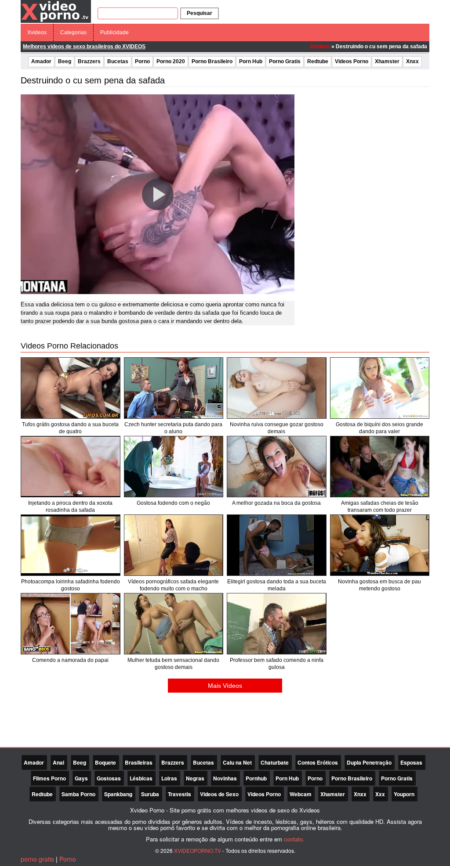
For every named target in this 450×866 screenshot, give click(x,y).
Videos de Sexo (219, 794)
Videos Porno (351, 61)
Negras (195, 778)
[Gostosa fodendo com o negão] (173, 466)
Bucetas (117, 61)
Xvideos (37, 32)
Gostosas (109, 778)
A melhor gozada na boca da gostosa (276, 503)
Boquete (105, 762)
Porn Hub (250, 61)
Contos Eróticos (318, 762)
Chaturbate (275, 762)
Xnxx (412, 61)
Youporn (404, 794)
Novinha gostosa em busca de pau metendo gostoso (379, 585)
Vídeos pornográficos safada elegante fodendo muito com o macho (173, 585)
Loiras (169, 778)
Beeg (64, 61)
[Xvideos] (56, 11)
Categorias (73, 32)
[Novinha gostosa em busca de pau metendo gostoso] (379, 545)
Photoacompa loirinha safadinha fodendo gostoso (70, 585)
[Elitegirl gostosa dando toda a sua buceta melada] (276, 545)
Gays (81, 778)
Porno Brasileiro (212, 61)
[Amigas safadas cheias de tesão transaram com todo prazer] (379, 466)
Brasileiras (138, 762)
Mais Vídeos (225, 685)
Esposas (411, 762)
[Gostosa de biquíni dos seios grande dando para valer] (379, 388)
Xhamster (387, 61)
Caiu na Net (237, 762)
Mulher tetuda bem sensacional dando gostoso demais (173, 663)
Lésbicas (141, 778)
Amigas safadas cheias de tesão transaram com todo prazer (379, 506)
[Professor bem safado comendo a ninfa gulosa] (276, 623)
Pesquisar (199, 13)
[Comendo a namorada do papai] (70, 623)
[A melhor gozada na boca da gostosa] (276, 466)
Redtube (317, 61)
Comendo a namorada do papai (70, 660)
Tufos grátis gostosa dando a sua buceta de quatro (70, 428)
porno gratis (37, 859)
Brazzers (89, 61)
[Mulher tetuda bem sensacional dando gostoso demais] (173, 623)
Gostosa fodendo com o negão (173, 503)
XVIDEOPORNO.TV (197, 850)
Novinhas (225, 778)
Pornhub (256, 778)
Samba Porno (78, 794)
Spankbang (118, 794)
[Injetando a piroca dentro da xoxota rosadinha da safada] (70, 466)
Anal (58, 762)
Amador (41, 61)
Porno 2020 (170, 61)
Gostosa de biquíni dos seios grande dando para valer (379, 428)
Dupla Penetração (369, 762)
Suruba (150, 794)
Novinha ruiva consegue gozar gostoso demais (276, 428)
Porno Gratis (285, 61)
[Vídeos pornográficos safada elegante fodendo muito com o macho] (173, 545)
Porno (142, 61)
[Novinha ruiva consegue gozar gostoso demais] (276, 388)
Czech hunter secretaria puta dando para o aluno (173, 428)
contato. (294, 839)
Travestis (179, 794)
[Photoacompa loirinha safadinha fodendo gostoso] (70, 545)
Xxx (380, 794)
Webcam (301, 794)
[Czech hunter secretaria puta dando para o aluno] (173, 388)
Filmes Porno (49, 778)
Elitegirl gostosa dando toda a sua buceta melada (276, 585)
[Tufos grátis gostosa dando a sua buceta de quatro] (70, 388)
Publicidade (114, 32)
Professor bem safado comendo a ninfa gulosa (276, 663)
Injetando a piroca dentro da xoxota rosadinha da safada (70, 506)
